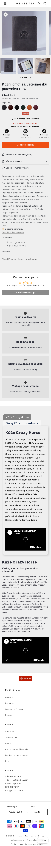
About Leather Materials (16, 749)
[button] (5, 3)
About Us (9, 731)
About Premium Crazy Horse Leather (20, 259)
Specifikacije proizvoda (13, 232)
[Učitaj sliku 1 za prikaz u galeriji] (8, 65)
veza (4, 225)
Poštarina (5, 98)
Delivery (9, 697)
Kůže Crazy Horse (17, 417)
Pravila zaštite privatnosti (35, 836)
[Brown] (10, 107)
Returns (8, 715)
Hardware (32, 423)
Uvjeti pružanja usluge (35, 840)
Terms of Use (11, 737)
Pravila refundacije (17, 840)
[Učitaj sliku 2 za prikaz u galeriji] (25, 65)
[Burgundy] (35, 107)
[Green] (23, 107)
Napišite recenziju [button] (25, 292)
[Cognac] (29, 107)
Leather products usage (16, 755)
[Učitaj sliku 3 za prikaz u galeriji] (42, 65)
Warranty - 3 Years (14, 709)
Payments (9, 703)
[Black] (17, 107)
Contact (9, 743)
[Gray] (4, 107)
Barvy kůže (13, 423)
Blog (7, 761)
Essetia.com (17, 836)
